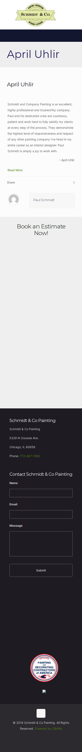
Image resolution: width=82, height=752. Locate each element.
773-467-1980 (30, 456)
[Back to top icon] (41, 713)
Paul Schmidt (43, 200)
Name (15, 483)
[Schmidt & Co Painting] (36, 14)
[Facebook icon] (41, 736)
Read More (15, 170)
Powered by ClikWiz (48, 728)
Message (17, 525)
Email (15, 504)
